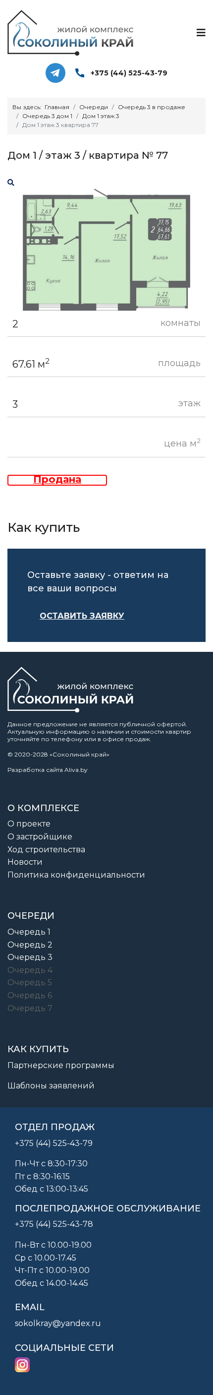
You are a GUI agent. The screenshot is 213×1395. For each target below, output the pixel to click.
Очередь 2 (30, 945)
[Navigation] (201, 32)
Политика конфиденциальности (76, 875)
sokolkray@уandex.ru (58, 1323)
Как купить (38, 1049)
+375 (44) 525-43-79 (129, 72)
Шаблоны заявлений (51, 1085)
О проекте (29, 823)
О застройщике (39, 836)
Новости (25, 862)
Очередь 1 (29, 932)
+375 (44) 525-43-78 (54, 1224)
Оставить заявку (82, 616)
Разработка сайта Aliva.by (47, 769)
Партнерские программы (60, 1065)
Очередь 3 (30, 957)
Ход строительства (46, 849)
